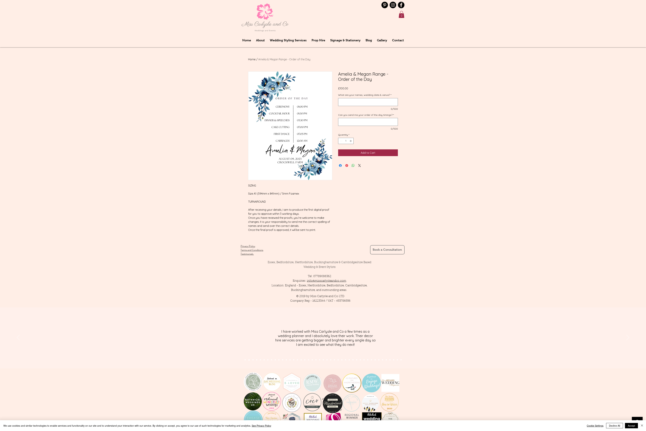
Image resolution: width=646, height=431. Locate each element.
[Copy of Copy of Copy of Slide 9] (367, 359)
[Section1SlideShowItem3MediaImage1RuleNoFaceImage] (253, 359)
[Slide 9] (275, 359)
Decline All (614, 425)
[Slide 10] (278, 359)
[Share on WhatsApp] (353, 165)
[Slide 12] (286, 359)
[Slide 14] (293, 359)
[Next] (627, 338)
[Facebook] (401, 5)
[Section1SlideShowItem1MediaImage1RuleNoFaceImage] (245, 359)
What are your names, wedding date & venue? (364, 94)
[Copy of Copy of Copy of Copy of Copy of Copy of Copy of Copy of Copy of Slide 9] (389, 359)
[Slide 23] (327, 359)
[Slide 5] (264, 359)
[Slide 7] (260, 359)
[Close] (642, 425)
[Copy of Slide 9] (360, 359)
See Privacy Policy (261, 425)
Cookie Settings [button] (595, 425)
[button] (401, 14)
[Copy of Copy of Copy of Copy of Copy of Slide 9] (375, 359)
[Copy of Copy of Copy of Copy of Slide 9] (371, 359)
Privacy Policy (248, 246)
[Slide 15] (297, 359)
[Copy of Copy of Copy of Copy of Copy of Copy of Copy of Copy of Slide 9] (386, 359)
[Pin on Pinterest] (347, 165)
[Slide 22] (323, 359)
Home (252, 59)
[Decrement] (341, 141)
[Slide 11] (282, 359)
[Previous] (18, 338)
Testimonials (247, 254)
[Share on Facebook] (340, 165)
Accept (631, 425)
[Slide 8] (271, 359)
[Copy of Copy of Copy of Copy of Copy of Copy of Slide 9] (378, 359)
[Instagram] (393, 5)
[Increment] (351, 141)
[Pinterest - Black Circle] (384, 5)
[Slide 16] (301, 359)
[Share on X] (359, 165)
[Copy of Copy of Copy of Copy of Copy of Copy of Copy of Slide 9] (382, 359)
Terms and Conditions (252, 250)
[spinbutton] (346, 141)
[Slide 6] (267, 359)
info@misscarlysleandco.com (326, 280)
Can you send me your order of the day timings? (366, 114)
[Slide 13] (290, 359)
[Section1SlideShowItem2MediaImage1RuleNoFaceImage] (249, 360)
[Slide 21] (319, 359)
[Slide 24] (330, 359)
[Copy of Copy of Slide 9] (364, 359)
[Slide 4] (256, 359)
